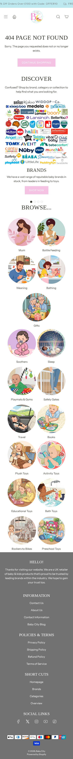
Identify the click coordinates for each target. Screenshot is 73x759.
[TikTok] (54, 721)
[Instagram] (36, 721)
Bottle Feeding (51, 250)
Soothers (21, 361)
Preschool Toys (51, 548)
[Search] (58, 16)
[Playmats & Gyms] (22, 381)
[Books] (51, 418)
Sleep (51, 361)
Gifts (37, 325)
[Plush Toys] (22, 455)
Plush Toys (21, 473)
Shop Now (36, 190)
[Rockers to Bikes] (22, 530)
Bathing (51, 288)
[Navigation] (5, 16)
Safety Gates (51, 399)
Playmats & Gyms (22, 399)
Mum (22, 250)
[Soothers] (22, 343)
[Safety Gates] (51, 381)
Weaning (21, 288)
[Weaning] (22, 269)
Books (51, 437)
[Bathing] (51, 269)
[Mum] (22, 232)
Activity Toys (51, 473)
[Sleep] (51, 343)
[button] (31, 202)
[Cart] (66, 16)
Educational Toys (21, 511)
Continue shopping (36, 62)
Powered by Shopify (36, 754)
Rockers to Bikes (22, 548)
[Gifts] (36, 307)
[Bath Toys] (51, 492)
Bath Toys (51, 511)
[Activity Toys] (51, 455)
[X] (27, 721)
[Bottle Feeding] (51, 232)
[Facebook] (18, 721)
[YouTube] (45, 721)
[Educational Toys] (22, 492)
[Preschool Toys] (51, 530)
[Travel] (22, 418)
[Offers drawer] (14, 16)
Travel (22, 437)
